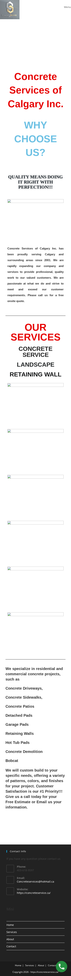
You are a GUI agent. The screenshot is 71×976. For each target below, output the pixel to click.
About (10, 939)
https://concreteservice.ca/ (34, 893)
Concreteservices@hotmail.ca (35, 881)
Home (10, 925)
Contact (11, 946)
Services (11, 932)
